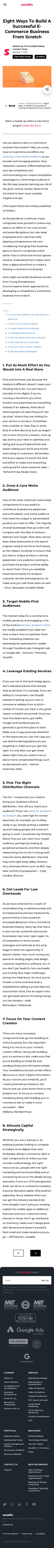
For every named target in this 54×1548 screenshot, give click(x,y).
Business (40, 57)
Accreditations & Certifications (12, 1387)
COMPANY (9, 1373)
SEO (30, 1420)
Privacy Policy (26, 1534)
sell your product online (35, 625)
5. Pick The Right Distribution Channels (27, 338)
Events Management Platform (14, 1445)
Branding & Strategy (37, 1378)
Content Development (39, 1416)
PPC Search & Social (37, 1400)
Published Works (22, 57)
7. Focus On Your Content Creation (24, 347)
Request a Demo (12, 1436)
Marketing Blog (35, 1436)
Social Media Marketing (34, 1405)
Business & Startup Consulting (37, 1483)
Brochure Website (12, 1454)
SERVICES (33, 1373)
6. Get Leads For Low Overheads (23, 342)
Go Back (18, 1253)
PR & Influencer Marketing (35, 1411)
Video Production (36, 1388)
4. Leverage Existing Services (21, 333)
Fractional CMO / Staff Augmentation (38, 1477)
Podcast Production (37, 1396)
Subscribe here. (31, 125)
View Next (35, 1253)
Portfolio (10, 1431)
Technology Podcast (38, 1440)
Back (12, 105)
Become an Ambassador (10, 1403)
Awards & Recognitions (10, 1393)
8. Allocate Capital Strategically (22, 351)
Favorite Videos (35, 1444)
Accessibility (40, 1534)
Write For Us (10, 1398)
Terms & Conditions (10, 1534)
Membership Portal (13, 1440)
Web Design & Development (35, 1383)
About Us (8, 1378)
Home (21, 103)
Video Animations (36, 1392)
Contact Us (8, 1524)
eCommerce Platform (14, 1450)
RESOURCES (34, 1431)
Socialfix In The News (38, 1448)
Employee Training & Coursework (38, 1489)
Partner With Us (12, 1408)
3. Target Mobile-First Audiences (23, 328)
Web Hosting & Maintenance (35, 1471)
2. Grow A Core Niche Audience (23, 324)
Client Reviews (11, 1382)
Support (8, 1470)
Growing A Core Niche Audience (22, 156)
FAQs (30, 1452)
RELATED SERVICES (38, 1464)
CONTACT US (11, 1464)
